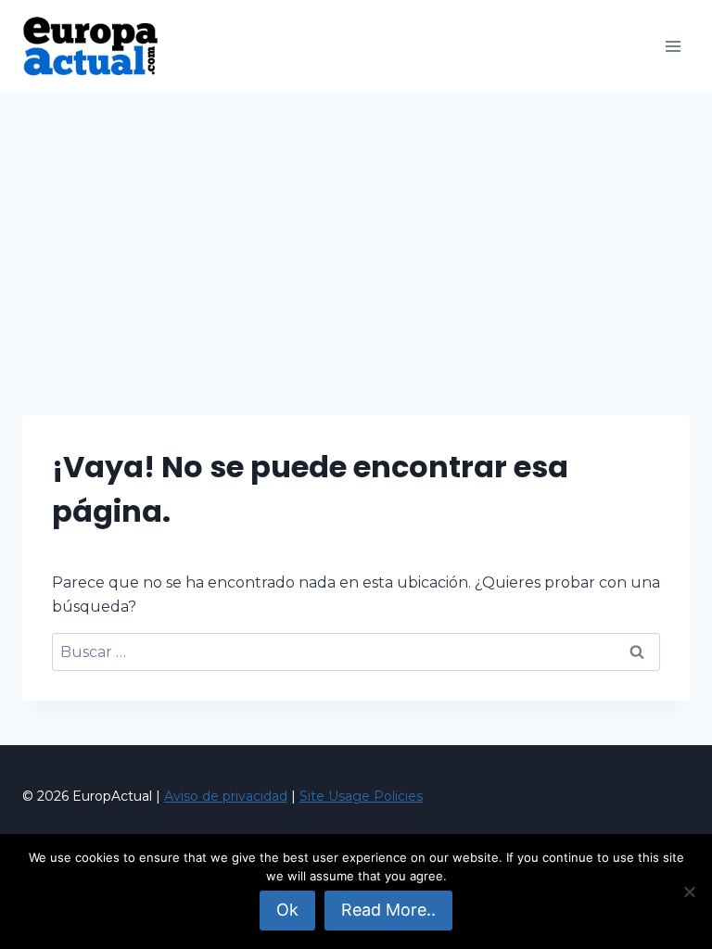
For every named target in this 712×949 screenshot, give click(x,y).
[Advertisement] (356, 231)
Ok (287, 909)
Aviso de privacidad (225, 796)
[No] (689, 891)
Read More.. (388, 909)
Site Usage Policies (361, 796)
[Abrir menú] (672, 46)
